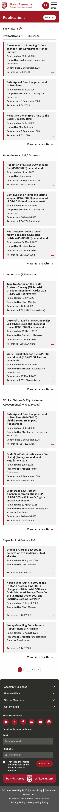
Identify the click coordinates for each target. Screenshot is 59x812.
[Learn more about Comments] (19, 274)
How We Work (12, 693)
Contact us (50, 790)
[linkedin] (32, 722)
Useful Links (29, 794)
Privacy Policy (18, 802)
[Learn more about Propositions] (22, 35)
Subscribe (44, 763)
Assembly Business (15, 686)
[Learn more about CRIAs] (23, 404)
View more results (38, 144)
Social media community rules (18, 729)
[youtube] (40, 722)
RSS (47, 17)
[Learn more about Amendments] (22, 155)
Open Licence (42, 798)
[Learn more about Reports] (16, 540)
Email (5, 735)
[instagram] (49, 722)
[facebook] (23, 722)
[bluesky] (6, 722)
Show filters (10, 28)
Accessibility (35, 790)
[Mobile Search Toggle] (45, 5)
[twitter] (14, 722)
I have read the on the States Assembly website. (18, 766)
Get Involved (11, 706)
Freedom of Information (21, 798)
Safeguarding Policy (37, 802)
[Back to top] (55, 808)
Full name (8, 749)
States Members (14, 700)
